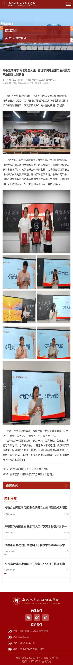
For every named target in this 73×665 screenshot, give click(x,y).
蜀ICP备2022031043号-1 (29, 658)
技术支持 (46, 661)
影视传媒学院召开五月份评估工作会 (25, 469)
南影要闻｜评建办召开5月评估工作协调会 (28, 474)
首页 (11, 38)
